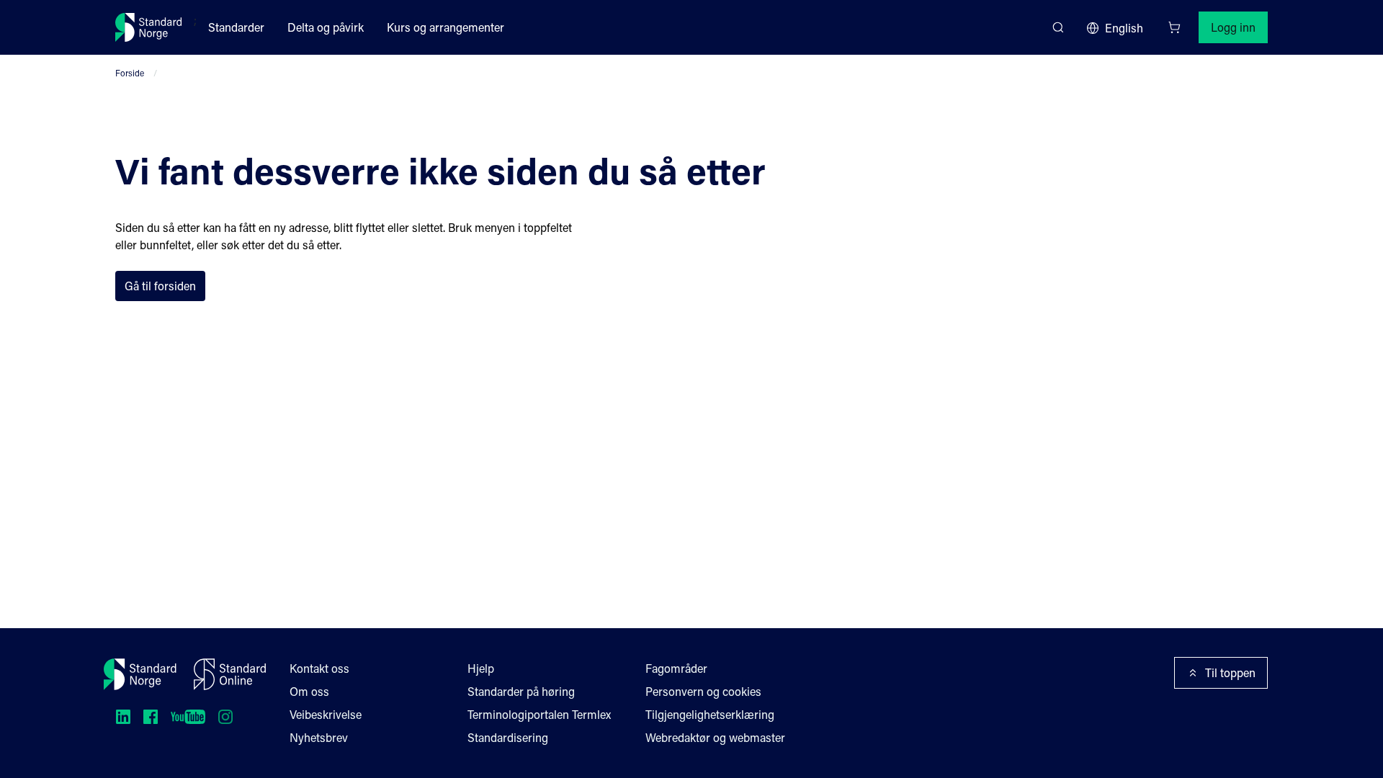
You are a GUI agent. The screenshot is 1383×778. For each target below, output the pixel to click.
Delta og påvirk (325, 27)
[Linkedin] (123, 717)
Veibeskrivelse (326, 714)
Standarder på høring (521, 691)
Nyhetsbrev (319, 737)
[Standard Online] (230, 674)
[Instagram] (225, 717)
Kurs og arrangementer (445, 27)
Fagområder (676, 668)
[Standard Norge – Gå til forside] (149, 27)
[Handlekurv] (1174, 27)
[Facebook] (150, 717)
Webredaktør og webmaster (715, 737)
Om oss (309, 691)
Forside (129, 73)
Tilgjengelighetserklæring (709, 714)
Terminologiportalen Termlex (539, 714)
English (1124, 27)
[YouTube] (188, 717)
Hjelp (480, 668)
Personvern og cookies (703, 691)
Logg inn (1233, 27)
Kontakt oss (319, 668)
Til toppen (1230, 672)
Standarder (236, 27)
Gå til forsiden (160, 285)
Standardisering (507, 737)
